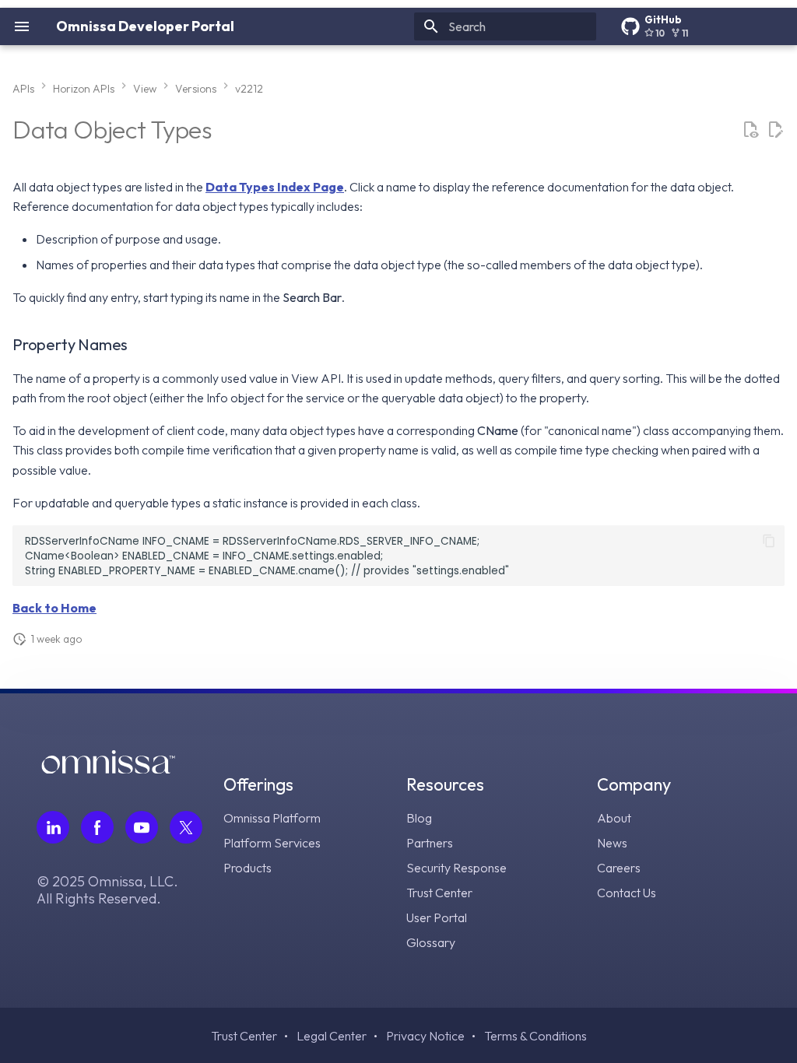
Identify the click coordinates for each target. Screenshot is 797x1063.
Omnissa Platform (272, 818)
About (614, 818)
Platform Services (272, 843)
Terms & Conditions (535, 1036)
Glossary (430, 942)
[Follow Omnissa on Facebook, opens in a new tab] (97, 827)
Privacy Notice (425, 1036)
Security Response (456, 867)
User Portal (436, 917)
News (612, 843)
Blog (419, 818)
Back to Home (54, 608)
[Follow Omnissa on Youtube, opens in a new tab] (141, 827)
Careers (619, 867)
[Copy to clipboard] (769, 541)
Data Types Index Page (274, 187)
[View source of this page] (750, 130)
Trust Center (439, 892)
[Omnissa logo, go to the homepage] (108, 769)
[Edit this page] (775, 130)
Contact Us (626, 892)
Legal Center (332, 1036)
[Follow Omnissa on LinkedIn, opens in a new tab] (53, 827)
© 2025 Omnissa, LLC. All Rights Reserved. (107, 890)
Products (247, 867)
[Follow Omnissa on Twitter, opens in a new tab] (186, 827)
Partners (429, 843)
